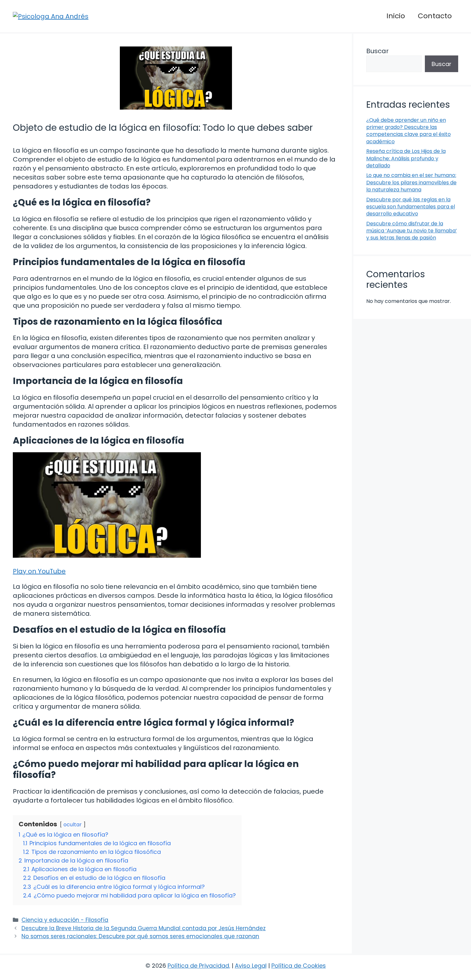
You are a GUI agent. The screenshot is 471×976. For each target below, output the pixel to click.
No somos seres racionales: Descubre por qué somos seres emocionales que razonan (140, 936)
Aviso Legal (251, 966)
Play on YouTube (39, 571)
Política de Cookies (298, 966)
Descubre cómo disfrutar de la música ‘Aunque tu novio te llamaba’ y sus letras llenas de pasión (411, 231)
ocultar (72, 824)
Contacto (435, 16)
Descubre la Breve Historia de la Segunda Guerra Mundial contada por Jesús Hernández (143, 928)
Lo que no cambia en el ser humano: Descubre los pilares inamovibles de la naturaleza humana (411, 182)
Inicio (395, 16)
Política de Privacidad (198, 966)
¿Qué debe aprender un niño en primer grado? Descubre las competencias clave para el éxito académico (408, 130)
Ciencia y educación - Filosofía (64, 920)
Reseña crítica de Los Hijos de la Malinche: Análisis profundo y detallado (406, 158)
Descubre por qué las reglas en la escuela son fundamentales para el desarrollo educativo (410, 207)
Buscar (377, 50)
